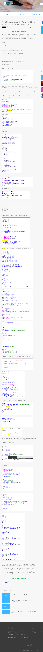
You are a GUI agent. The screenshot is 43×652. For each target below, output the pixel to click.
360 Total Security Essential (13, 632)
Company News (23, 632)
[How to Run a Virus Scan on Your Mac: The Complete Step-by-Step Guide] (6, 595)
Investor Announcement (24, 637)
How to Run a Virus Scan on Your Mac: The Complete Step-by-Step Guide (23, 595)
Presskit (21, 635)
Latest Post (8, 14)
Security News (22, 634)
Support (33, 631)
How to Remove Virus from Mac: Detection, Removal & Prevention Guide (21, 601)
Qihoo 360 (34, 632)
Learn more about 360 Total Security (19, 31)
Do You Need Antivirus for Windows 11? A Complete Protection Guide (23, 612)
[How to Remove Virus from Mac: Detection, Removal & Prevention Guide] (6, 600)
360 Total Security (11, 631)
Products (22, 14)
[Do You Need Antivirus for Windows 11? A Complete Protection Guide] (6, 612)
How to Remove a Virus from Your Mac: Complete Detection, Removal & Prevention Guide (23, 606)
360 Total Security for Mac (13, 635)
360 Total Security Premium (13, 634)
